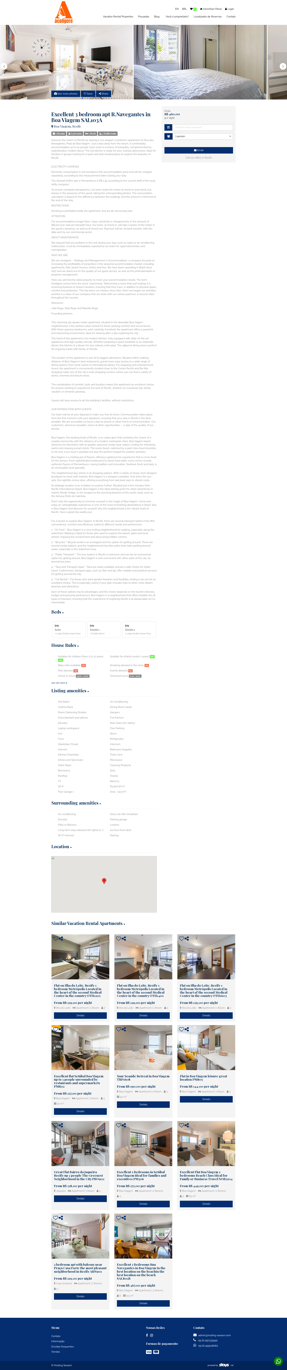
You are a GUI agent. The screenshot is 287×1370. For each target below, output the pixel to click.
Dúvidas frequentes (62, 1346)
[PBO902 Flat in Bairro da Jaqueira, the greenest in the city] (80, 1143)
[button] (283, 66)
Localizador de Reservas (208, 16)
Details (80, 1015)
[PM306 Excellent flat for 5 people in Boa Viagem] (143, 1143)
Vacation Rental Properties (118, 16)
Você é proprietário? (177, 16)
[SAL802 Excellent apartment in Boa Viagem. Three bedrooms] (143, 1236)
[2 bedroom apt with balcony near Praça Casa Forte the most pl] (80, 1236)
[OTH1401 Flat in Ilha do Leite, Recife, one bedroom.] (143, 956)
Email (199, 150)
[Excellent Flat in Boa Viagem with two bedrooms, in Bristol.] (206, 1143)
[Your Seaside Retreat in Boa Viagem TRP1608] (143, 1047)
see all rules (58, 682)
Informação (57, 1341)
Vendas (55, 1351)
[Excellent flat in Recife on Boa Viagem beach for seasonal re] (206, 1047)
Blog (156, 16)
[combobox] (203, 136)
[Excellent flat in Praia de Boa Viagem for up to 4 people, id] (80, 1047)
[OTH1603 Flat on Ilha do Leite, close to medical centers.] (206, 956)
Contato (231, 16)
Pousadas (143, 16)
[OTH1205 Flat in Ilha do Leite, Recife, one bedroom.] (80, 956)
